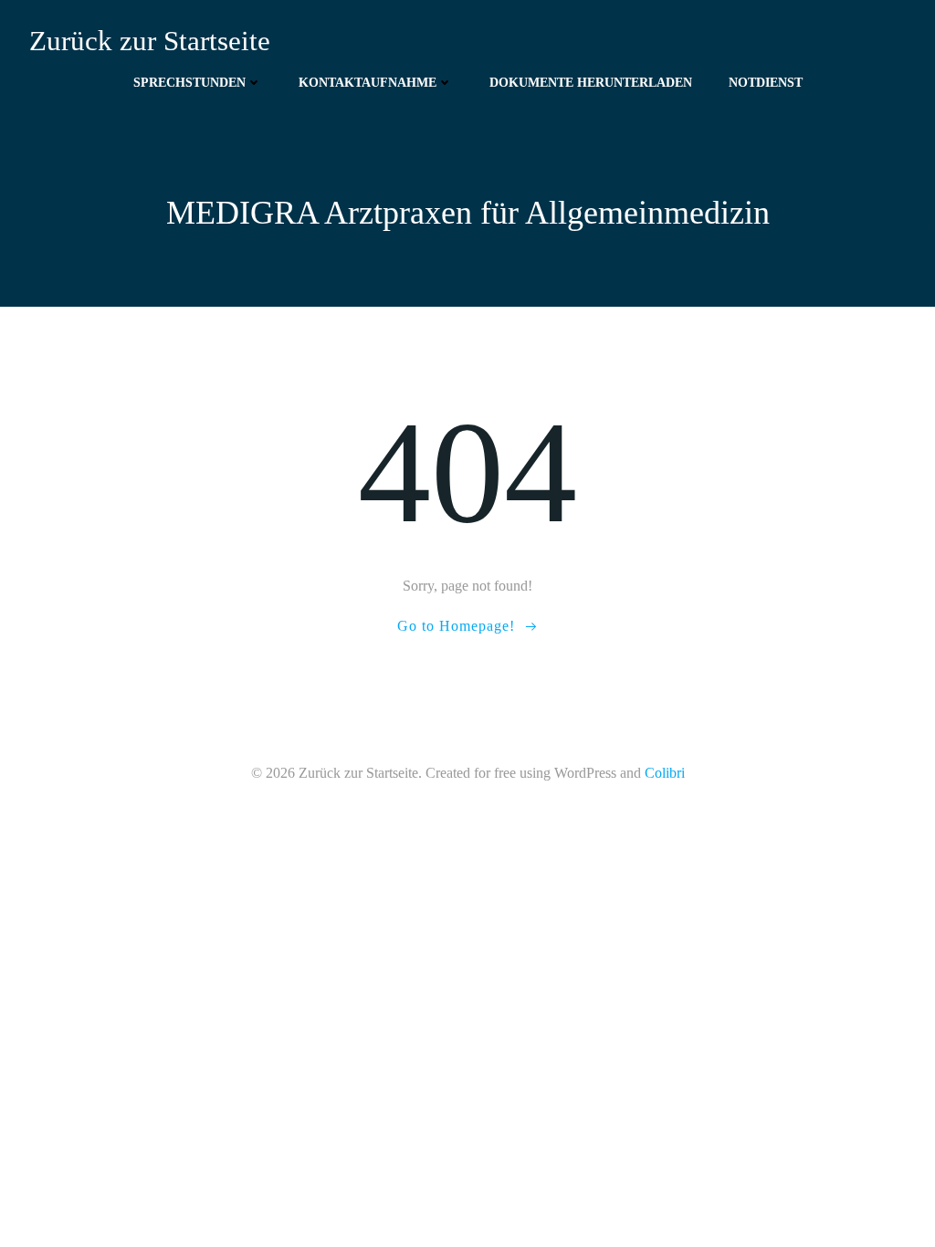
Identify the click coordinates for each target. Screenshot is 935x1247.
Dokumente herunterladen (590, 82)
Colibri (665, 773)
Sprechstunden (189, 82)
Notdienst (766, 82)
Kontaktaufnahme (367, 82)
